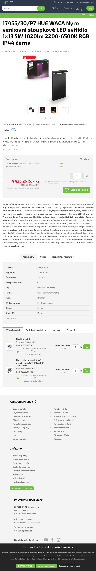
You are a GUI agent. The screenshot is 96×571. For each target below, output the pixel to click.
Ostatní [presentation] (71, 330)
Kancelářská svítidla (22, 424)
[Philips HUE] (14, 130)
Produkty (24, 51)
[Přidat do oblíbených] (80, 159)
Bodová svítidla (19, 409)
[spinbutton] (77, 176)
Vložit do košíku (79, 189)
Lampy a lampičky (21, 427)
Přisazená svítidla (62, 412)
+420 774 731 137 (65, 2)
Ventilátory (59, 431)
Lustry (15, 435)
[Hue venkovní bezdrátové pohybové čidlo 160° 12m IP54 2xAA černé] (9, 370)
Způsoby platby (20, 455)
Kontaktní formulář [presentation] (63, 256)
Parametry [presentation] (28, 256)
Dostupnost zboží (21, 463)
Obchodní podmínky (22, 467)
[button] (82, 176)
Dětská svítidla (19, 420)
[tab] (28, 257)
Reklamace (18, 474)
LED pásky (17, 431)
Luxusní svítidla (19, 439)
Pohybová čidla (60, 409)
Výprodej (58, 439)
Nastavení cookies (21, 482)
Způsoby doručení (21, 459)
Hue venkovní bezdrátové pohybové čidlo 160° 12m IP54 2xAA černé (30, 363)
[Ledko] (8, 2)
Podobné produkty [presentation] (36, 330)
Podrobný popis (9, 149)
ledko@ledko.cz (87, 2)
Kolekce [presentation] (56, 330)
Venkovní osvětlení (40, 51)
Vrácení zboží (19, 478)
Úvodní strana (8, 51)
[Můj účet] (77, 8)
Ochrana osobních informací (25, 470)
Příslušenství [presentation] (13, 330)
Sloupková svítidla (61, 51)
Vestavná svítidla (61, 427)
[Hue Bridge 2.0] (9, 347)
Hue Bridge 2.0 (23, 339)
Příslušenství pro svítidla (65, 416)
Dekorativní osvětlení (22, 416)
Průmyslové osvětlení (63, 420)
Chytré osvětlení (20, 412)
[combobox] (55, 8)
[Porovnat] (84, 10)
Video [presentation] (43, 256)
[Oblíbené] (84, 6)
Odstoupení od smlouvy (21, 488)
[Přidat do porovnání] (85, 159)
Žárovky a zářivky (61, 435)
